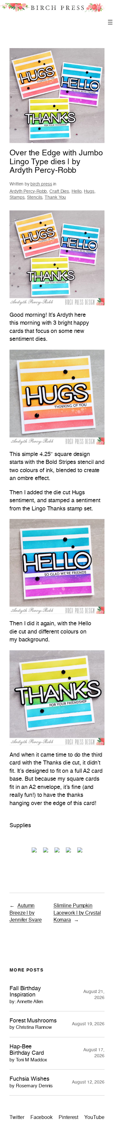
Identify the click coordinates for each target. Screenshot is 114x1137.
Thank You (55, 197)
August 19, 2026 (88, 1024)
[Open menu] (110, 22)
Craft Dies (59, 191)
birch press (41, 184)
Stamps (17, 197)
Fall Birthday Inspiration (26, 995)
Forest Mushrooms (33, 1024)
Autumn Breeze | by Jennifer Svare (26, 913)
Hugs (89, 191)
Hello (77, 191)
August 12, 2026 (88, 1082)
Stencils (34, 197)
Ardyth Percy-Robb (28, 191)
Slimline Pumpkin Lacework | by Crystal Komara (77, 913)
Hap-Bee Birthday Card (28, 1053)
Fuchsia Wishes (31, 1082)
